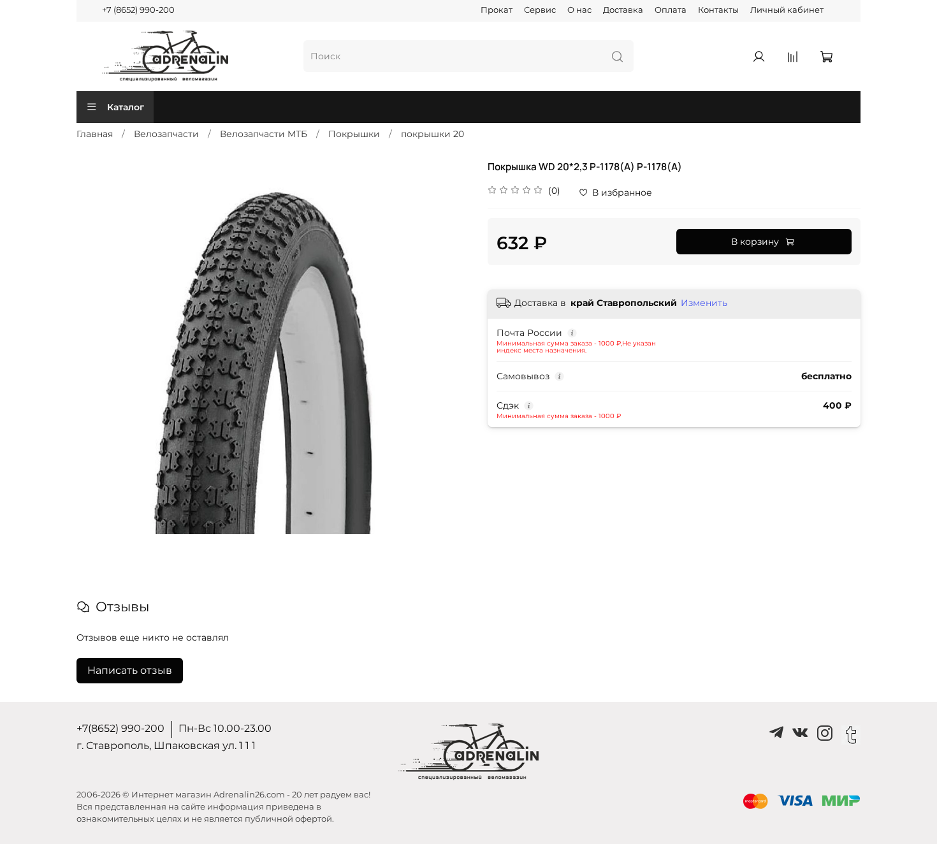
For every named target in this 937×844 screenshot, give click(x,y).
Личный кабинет (787, 10)
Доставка (623, 10)
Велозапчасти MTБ (263, 134)
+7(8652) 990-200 (120, 728)
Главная (94, 134)
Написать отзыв (129, 670)
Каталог (125, 107)
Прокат (496, 10)
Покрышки (354, 134)
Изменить (704, 303)
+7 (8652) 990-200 (138, 10)
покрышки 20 (432, 134)
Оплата (670, 10)
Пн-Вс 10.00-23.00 (225, 728)
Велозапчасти (166, 134)
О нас (579, 10)
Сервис (540, 10)
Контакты (718, 10)
